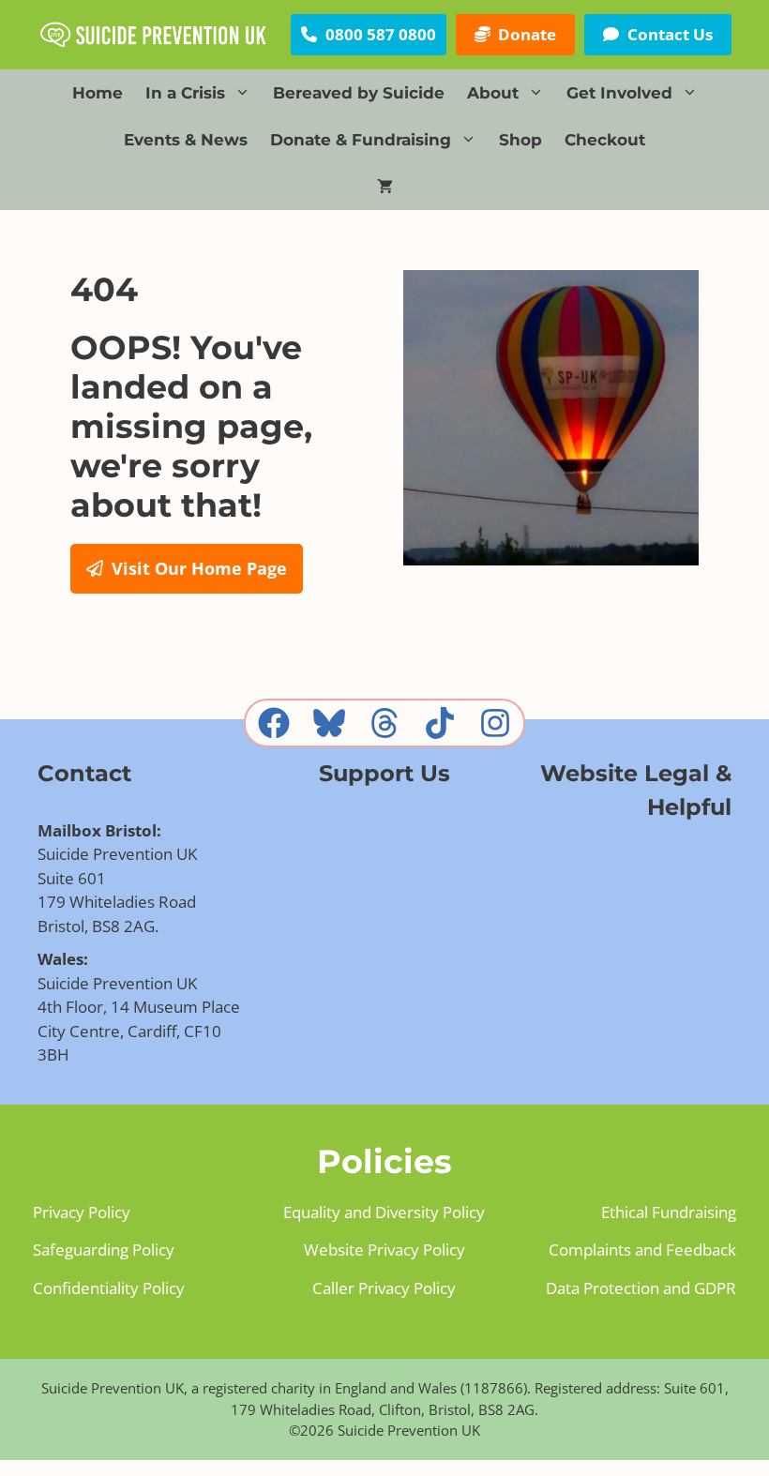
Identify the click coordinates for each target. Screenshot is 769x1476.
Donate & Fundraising (360, 139)
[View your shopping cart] (385, 186)
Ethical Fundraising (668, 1212)
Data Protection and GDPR (641, 1288)
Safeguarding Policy (103, 1249)
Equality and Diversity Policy (384, 1212)
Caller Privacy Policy (384, 1288)
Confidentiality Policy (109, 1288)
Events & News (186, 139)
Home (97, 92)
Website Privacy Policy (384, 1249)
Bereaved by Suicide (359, 92)
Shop (520, 139)
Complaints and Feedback (642, 1249)
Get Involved (619, 92)
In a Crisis (185, 92)
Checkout (605, 139)
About (493, 92)
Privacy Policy (81, 1212)
